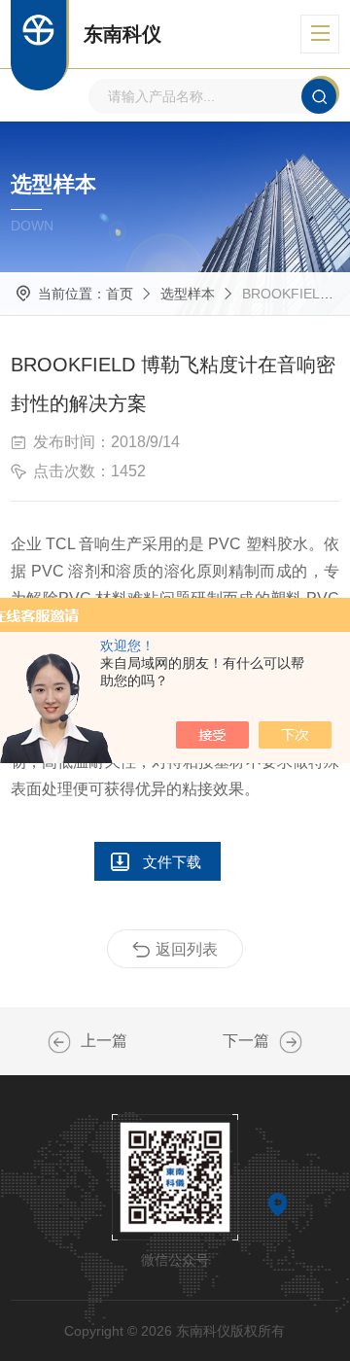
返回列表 (187, 949)
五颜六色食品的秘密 (59, 1042)
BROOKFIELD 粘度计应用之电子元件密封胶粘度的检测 (290, 1042)
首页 (119, 293)
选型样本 (187, 293)
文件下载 (172, 862)
